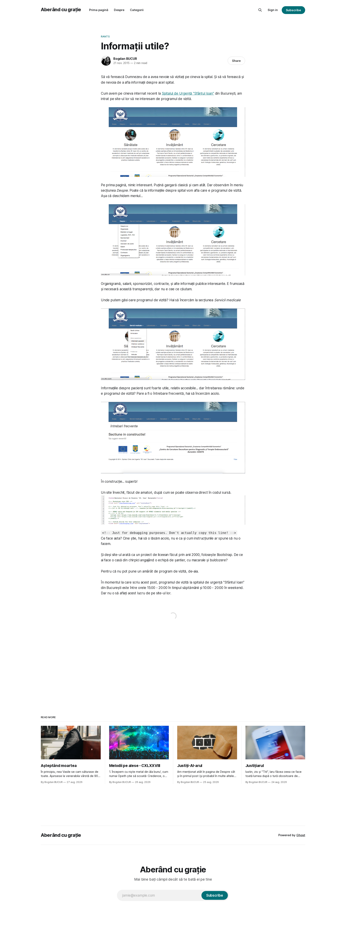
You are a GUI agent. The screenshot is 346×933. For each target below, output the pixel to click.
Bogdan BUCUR (125, 59)
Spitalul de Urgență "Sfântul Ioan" (188, 93)
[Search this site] (260, 10)
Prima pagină (98, 10)
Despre (119, 10)
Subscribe (293, 10)
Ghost (300, 835)
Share (236, 61)
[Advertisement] (173, 664)
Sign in (273, 10)
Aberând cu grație (61, 9)
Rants (105, 36)
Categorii (137, 10)
